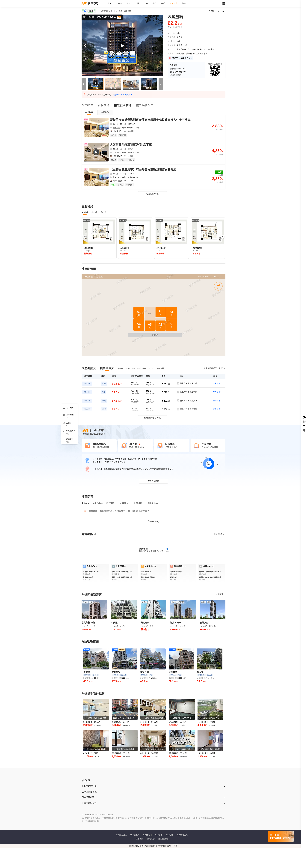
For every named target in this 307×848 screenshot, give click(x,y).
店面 (146, 4)
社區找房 (173, 4)
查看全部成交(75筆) (152, 418)
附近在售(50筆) (152, 194)
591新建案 (134, 835)
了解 (119, 17)
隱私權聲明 (163, 839)
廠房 (163, 4)
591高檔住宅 (182, 835)
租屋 (128, 4)
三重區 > (120, 11)
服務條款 (151, 839)
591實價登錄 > (104, 11)
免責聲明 (139, 839)
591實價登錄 (121, 835)
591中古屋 (158, 835)
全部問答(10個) (152, 521)
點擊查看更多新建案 (121, 95)
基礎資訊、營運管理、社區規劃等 (191, 54)
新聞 (184, 4)
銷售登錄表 (213, 368)
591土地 (146, 835)
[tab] (89, 112)
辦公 (154, 4)
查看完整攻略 (153, 481)
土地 (137, 4)
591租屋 (169, 835)
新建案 (108, 4)
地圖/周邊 (218, 534)
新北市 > (113, 11)
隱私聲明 (168, 846)
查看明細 (216, 383)
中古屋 (119, 4)
